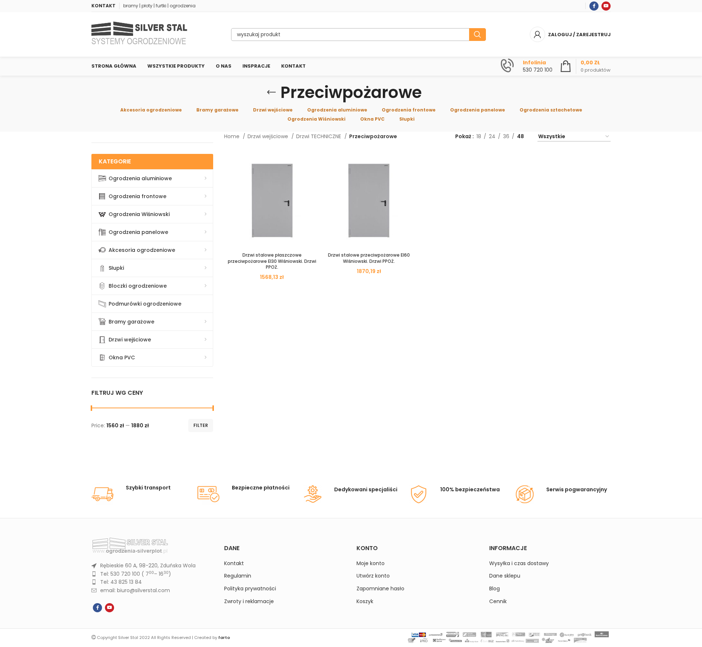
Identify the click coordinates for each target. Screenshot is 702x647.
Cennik (498, 601)
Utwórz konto (373, 575)
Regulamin (237, 575)
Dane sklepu (504, 575)
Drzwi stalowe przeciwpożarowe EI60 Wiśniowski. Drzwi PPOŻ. (369, 258)
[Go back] (271, 92)
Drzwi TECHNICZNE (319, 136)
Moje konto (370, 563)
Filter (200, 425)
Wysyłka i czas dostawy (519, 563)
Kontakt (234, 563)
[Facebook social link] (594, 6)
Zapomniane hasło (380, 588)
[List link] (152, 565)
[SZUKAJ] (477, 34)
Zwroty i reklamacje (249, 601)
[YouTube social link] (606, 6)
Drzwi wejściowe (269, 136)
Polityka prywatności (250, 588)
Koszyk (364, 601)
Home (232, 136)
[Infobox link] (526, 66)
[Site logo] (139, 34)
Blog (494, 588)
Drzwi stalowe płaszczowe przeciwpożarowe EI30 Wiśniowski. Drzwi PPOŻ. (272, 261)
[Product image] (272, 200)
